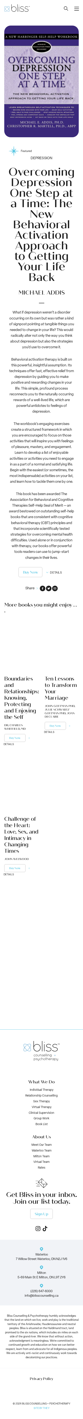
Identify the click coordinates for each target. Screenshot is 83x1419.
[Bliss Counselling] (17, 8)
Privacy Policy (41, 1379)
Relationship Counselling (41, 1095)
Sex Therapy (41, 1101)
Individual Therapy (41, 1090)
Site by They (41, 1408)
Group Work (41, 1118)
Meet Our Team (41, 1145)
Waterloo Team (42, 1150)
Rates (41, 1167)
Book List (42, 1124)
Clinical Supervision (41, 1113)
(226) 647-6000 (41, 1291)
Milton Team (41, 1156)
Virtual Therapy (42, 1107)
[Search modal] (66, 8)
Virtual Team (41, 1162)
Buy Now (30, 572)
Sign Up (41, 1214)
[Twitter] (49, 588)
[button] (76, 8)
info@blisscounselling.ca (42, 1296)
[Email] (55, 588)
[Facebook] (42, 588)
